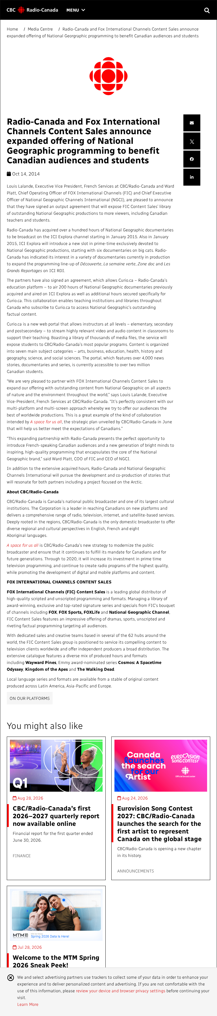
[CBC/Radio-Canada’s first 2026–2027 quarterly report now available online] (56, 766)
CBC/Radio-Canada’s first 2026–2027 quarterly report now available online (56, 815)
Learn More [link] (27, 1004)
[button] (206, 10)
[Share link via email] (192, 123)
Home (13, 28)
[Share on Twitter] (192, 141)
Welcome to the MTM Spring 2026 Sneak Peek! (56, 961)
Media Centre (40, 28)
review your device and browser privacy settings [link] (120, 990)
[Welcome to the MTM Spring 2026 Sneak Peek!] (56, 915)
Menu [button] (75, 10)
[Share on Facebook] (192, 159)
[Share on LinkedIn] (192, 177)
